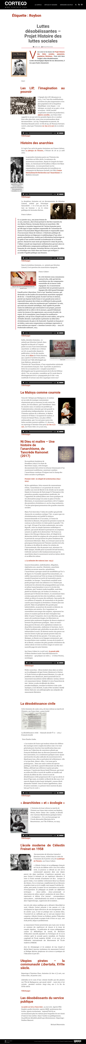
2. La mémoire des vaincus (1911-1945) (39, 561)
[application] (43, 133)
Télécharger (25, 136)
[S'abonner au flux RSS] (79, 5)
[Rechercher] (76, 4)
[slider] (61, 132)
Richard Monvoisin (48, 46)
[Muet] (58, 133)
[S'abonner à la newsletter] (81, 5)
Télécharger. (26, 838)
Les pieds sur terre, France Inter (32, 1007)
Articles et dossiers (50, 5)
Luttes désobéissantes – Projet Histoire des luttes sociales (43, 33)
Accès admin (9, 1040)
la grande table (54, 651)
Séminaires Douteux (66, 5)
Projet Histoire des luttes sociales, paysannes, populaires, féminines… (51, 54)
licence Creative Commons (66, 1041)
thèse (32, 356)
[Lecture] (23, 133)
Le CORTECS (38, 5)
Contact (8, 1042)
